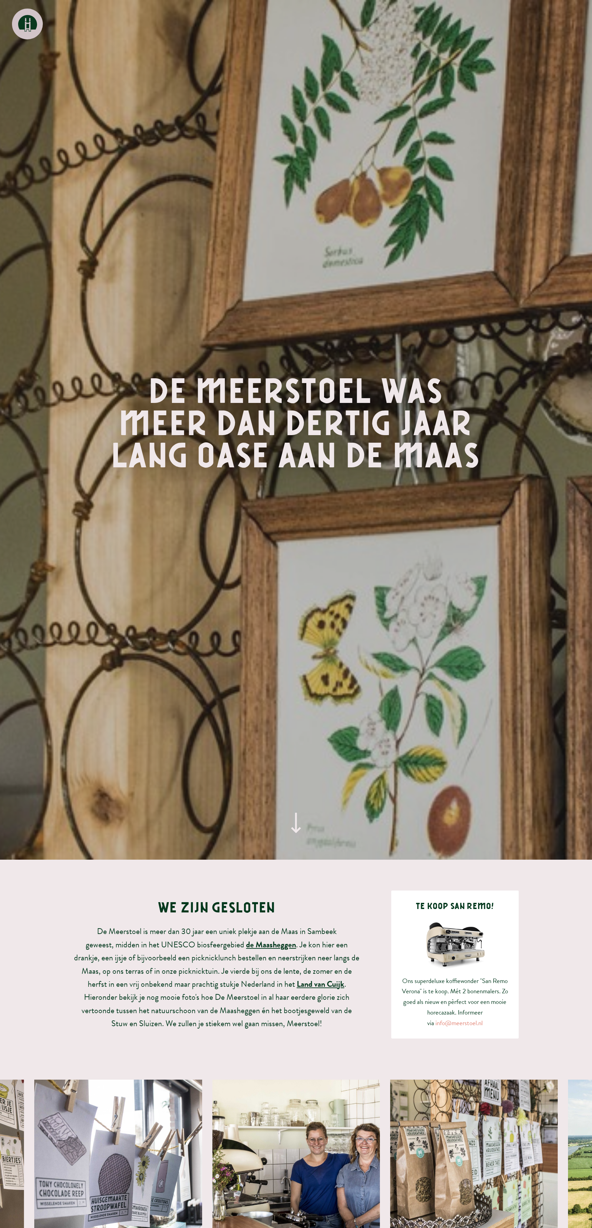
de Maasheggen (271, 944)
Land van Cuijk (320, 984)
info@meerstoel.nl (459, 1023)
